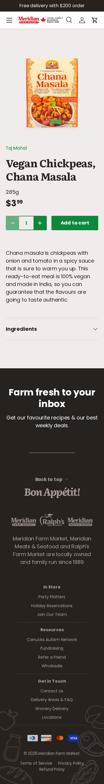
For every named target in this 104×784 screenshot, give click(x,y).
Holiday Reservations (52, 606)
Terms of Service (36, 763)
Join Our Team (52, 614)
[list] (52, 93)
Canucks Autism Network (52, 639)
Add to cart (75, 223)
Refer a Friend (52, 657)
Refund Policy (52, 769)
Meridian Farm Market (58, 753)
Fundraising (51, 648)
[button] (94, 20)
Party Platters (51, 597)
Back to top (49, 479)
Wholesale (52, 666)
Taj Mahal (16, 148)
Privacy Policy (71, 763)
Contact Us (51, 691)
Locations (52, 717)
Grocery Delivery (51, 708)
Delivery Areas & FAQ (52, 700)
